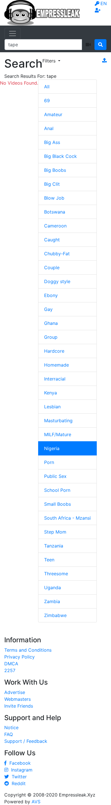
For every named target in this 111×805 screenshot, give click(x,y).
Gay (48, 309)
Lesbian (52, 406)
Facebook (19, 763)
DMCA (11, 663)
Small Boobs (57, 504)
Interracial (54, 379)
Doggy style (57, 281)
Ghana (51, 323)
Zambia (52, 601)
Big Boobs (55, 170)
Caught (52, 239)
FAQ (8, 734)
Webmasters (17, 699)
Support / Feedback (25, 741)
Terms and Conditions (28, 650)
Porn (49, 462)
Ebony (51, 295)
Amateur (53, 114)
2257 (9, 670)
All (47, 86)
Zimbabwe (55, 615)
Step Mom (55, 532)
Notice (11, 727)
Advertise (14, 692)
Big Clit (52, 184)
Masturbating (58, 420)
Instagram (20, 770)
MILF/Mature (57, 434)
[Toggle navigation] (12, 33)
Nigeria (51, 448)
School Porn (57, 490)
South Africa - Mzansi (67, 518)
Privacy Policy (19, 657)
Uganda (52, 587)
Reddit (17, 783)
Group (50, 337)
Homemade (56, 365)
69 (47, 100)
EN (103, 3)
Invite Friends (18, 706)
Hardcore (54, 351)
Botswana (54, 212)
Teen (49, 560)
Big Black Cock (60, 156)
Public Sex (55, 476)
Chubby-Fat (57, 253)
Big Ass (52, 142)
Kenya (50, 393)
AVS (36, 801)
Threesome (56, 573)
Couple (51, 267)
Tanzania (53, 546)
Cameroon (55, 226)
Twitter (18, 776)
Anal (49, 128)
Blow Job (54, 198)
